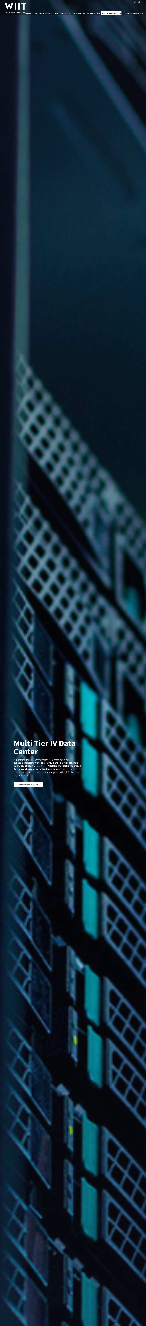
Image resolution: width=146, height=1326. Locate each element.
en (135, 2)
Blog (56, 13)
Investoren (77, 13)
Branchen (49, 13)
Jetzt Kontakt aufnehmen (28, 784)
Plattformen (39, 13)
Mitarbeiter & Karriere (91, 13)
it (143, 2)
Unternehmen (65, 13)
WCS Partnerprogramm (111, 13)
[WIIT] (15, 7)
